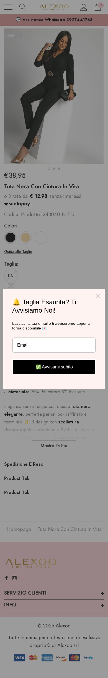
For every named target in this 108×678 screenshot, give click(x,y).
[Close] (98, 295)
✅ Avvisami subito (54, 367)
